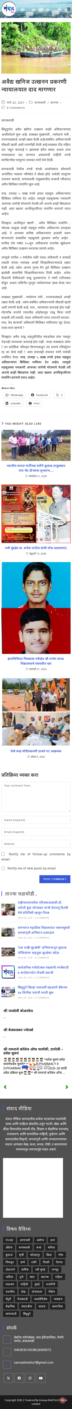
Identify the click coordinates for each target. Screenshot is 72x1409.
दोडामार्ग (10, 1269)
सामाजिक (57, 1306)
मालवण (10, 1284)
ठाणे (22, 1262)
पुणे (21, 1277)
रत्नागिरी (50, 1284)
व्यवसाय (58, 1299)
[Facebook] (19, 1378)
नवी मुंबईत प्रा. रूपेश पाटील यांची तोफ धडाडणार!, (36, 548)
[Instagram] (30, 1378)
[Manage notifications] (62, 1400)
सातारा (42, 1306)
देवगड (59, 1262)
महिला (58, 1277)
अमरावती (25, 1240)
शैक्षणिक (10, 1306)
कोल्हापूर (35, 1255)
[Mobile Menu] (69, 9)
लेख (23, 1291)
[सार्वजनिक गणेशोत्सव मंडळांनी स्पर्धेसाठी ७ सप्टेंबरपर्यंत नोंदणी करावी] (8, 972)
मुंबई (37, 1284)
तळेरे (33, 1262)
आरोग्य (40, 1240)
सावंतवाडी (11, 1314)
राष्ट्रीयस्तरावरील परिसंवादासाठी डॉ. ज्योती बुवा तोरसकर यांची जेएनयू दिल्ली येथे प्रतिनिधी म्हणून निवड (43, 907)
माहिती (24, 1284)
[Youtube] (41, 1378)
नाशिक (9, 1277)
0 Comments (16, 108)
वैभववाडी (22, 1299)
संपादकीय (26, 1306)
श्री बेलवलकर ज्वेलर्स (18, 1029)
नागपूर (55, 1269)
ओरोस (9, 1247)
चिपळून (10, 1262)
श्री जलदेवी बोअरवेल (18, 1010)
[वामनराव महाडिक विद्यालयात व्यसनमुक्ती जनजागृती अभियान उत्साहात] (8, 932)
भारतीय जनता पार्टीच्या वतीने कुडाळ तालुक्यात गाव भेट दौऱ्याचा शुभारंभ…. (36, 468)
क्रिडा (49, 1255)
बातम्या (54, 102)
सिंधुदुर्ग (27, 1314)
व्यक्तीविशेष (40, 1299)
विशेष (52, 1291)
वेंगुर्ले (8, 1299)
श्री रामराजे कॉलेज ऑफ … (49, 1072)
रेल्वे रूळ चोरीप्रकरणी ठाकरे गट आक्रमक (36, 751)
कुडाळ (9, 1255)
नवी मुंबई (40, 1269)
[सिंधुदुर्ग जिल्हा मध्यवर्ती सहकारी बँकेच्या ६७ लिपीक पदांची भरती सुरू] (8, 992)
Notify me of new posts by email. (31, 868)
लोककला (37, 1291)
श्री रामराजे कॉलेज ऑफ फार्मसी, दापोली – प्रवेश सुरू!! (33, 1051)
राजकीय (10, 1291)
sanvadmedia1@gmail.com (33, 1362)
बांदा (32, 1277)
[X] (8, 1378)
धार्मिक (25, 1269)
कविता (51, 1247)
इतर (52, 1240)
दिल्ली (46, 1262)
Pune (9, 1240)
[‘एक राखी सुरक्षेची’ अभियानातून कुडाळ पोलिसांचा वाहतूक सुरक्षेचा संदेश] (8, 952)
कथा (38, 1247)
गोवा (60, 1255)
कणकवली (40, 102)
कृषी (21, 1255)
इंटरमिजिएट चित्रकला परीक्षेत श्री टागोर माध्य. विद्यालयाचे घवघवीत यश (36, 661)
